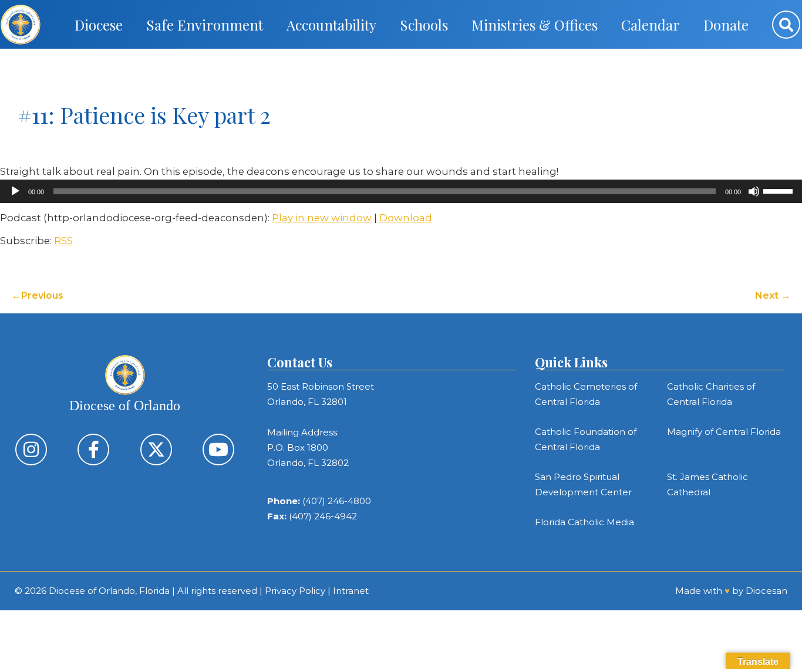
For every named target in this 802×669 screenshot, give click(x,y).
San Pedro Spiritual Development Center (583, 484)
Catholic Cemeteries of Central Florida (586, 394)
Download (405, 218)
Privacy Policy (295, 590)
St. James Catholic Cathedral (707, 484)
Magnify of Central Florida (724, 431)
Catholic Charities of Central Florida (711, 394)
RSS (63, 240)
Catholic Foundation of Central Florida (585, 439)
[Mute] (754, 191)
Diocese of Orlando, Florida (109, 590)
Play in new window (322, 218)
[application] (401, 191)
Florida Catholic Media (584, 522)
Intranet (351, 590)
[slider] (779, 190)
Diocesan (766, 590)
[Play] (15, 191)
